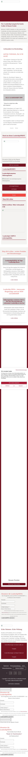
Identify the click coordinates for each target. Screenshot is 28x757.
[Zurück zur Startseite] (10, 5)
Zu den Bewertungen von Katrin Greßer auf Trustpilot (14, 646)
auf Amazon (14, 189)
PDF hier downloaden (14, 165)
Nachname (3, 603)
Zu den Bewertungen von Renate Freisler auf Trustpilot (14, 654)
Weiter (16, 128)
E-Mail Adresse (5, 607)
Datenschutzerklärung (5, 612)
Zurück (11, 128)
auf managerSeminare (14, 186)
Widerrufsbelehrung (6, 668)
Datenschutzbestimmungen (21, 369)
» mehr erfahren (14, 279)
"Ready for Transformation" (14, 734)
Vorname (3, 599)
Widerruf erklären (19, 668)
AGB (23, 666)
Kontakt (14, 195)
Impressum (6, 666)
